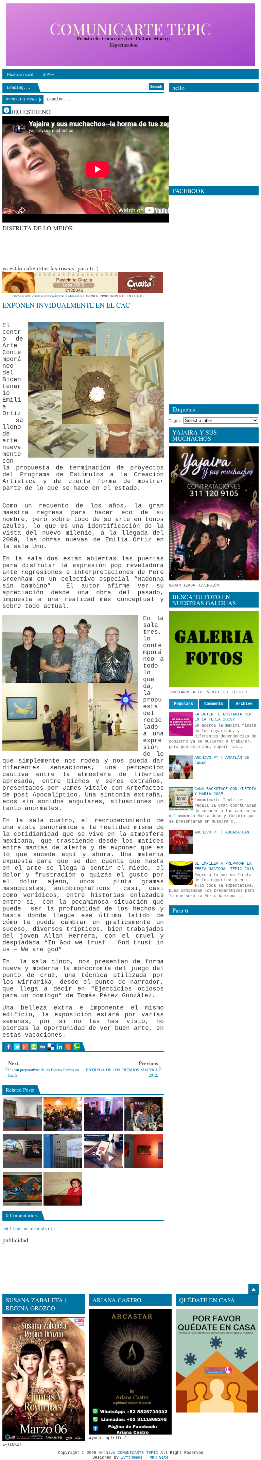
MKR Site (159, 1457)
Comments (213, 704)
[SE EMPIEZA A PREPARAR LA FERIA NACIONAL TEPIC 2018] (181, 873)
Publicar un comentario (28, 1229)
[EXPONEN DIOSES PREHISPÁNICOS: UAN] (22, 1189)
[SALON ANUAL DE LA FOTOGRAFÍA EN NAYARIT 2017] (143, 1151)
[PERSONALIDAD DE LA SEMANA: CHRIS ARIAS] (22, 1151)
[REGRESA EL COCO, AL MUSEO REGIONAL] (22, 1114)
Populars (183, 704)
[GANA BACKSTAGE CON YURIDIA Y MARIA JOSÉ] (181, 798)
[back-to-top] (253, 1289)
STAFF (48, 74)
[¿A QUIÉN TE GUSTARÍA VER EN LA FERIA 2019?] (181, 724)
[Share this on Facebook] (8, 1046)
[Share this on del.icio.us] (51, 1046)
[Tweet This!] (17, 1046)
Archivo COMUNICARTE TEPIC (128, 1453)
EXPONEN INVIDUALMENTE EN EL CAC (66, 305)
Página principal (20, 74)
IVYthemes (131, 1457)
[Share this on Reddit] (68, 1046)
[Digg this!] (42, 1046)
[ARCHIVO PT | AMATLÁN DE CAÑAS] (181, 767)
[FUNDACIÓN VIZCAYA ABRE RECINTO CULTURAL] (63, 1114)
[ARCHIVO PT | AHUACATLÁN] (181, 842)
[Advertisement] (126, 247)
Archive (244, 704)
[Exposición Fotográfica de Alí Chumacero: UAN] (63, 1151)
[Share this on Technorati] (76, 1046)
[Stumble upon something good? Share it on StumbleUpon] (34, 1046)
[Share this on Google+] (25, 1046)
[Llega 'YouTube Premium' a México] (103, 1151)
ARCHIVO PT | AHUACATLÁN (221, 832)
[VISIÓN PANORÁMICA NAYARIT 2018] (143, 1114)
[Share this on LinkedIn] (59, 1046)
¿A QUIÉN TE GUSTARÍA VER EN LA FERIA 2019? (222, 717)
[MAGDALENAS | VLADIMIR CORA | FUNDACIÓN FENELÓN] (103, 1114)
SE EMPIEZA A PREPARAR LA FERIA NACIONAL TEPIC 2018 (224, 866)
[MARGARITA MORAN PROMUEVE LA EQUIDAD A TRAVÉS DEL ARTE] (63, 1189)
